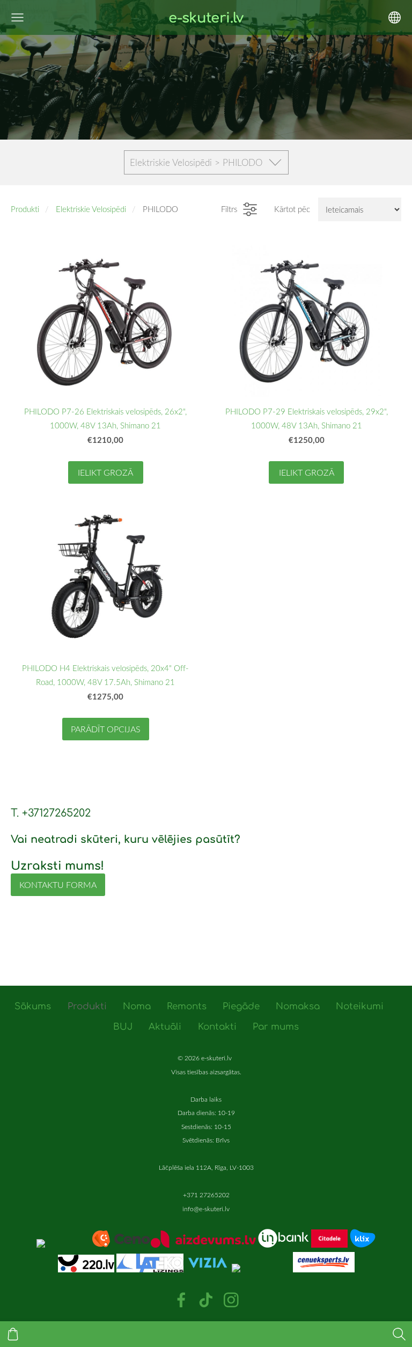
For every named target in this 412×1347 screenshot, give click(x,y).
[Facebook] (181, 1300)
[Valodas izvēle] (394, 17)
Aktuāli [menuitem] (165, 1027)
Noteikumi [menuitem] (360, 1006)
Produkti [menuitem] (87, 1006)
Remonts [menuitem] (187, 1006)
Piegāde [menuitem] (241, 1006)
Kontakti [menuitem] (217, 1027)
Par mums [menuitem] (276, 1027)
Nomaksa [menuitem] (298, 1006)
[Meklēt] (399, 1334)
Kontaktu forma (58, 885)
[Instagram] (231, 1300)
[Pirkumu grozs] (13, 1334)
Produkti (25, 208)
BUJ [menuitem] (123, 1027)
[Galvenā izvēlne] (17, 17)
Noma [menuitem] (137, 1006)
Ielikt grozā (105, 472)
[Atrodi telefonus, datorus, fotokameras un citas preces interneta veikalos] (93, 1244)
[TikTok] (206, 1300)
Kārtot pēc (292, 208)
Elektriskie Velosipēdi (91, 208)
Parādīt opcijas (106, 729)
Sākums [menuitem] (32, 1006)
